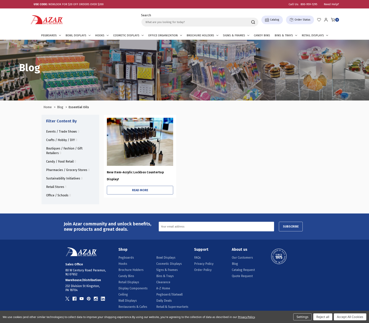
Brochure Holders (200, 35)
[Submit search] (253, 22)
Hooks (99, 35)
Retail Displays (313, 35)
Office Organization (163, 35)
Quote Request (242, 276)
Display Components (133, 288)
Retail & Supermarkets (172, 307)
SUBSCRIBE (291, 226)
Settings (302, 317)
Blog (235, 264)
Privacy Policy (204, 264)
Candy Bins (262, 35)
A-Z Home (163, 288)
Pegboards (49, 35)
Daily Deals (164, 300)
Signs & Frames (234, 35)
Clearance (163, 282)
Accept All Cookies (350, 317)
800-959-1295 (309, 4)
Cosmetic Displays (126, 35)
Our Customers (242, 257)
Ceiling (123, 294)
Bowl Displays (76, 35)
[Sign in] (326, 20)
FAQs (197, 257)
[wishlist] (319, 20)
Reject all (322, 317)
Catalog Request (243, 270)
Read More (140, 190)
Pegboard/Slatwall (169, 294)
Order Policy (203, 270)
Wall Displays (127, 300)
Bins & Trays (284, 35)
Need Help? (331, 4)
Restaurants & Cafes (132, 307)
